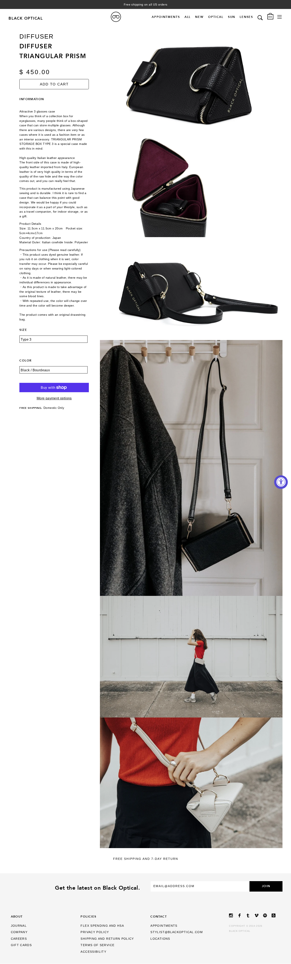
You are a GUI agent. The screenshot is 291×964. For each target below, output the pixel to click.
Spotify (267, 915)
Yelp (276, 915)
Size (23, 330)
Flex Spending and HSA (102, 925)
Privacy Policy (95, 932)
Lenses (246, 17)
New (199, 17)
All (187, 17)
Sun (231, 17)
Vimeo (259, 915)
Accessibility (93, 951)
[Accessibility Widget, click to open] (281, 482)
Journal (19, 925)
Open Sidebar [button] (279, 17)
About (17, 916)
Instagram (233, 915)
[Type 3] (54, 342)
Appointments (166, 17)
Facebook (242, 915)
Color (25, 360)
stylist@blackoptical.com (176, 932)
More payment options (54, 398)
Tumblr (250, 915)
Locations (160, 938)
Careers (19, 938)
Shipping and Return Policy (107, 938)
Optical (215, 17)
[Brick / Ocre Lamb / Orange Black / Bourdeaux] (54, 373)
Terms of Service (97, 945)
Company (19, 932)
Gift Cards (21, 945)
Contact (158, 916)
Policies (88, 916)
